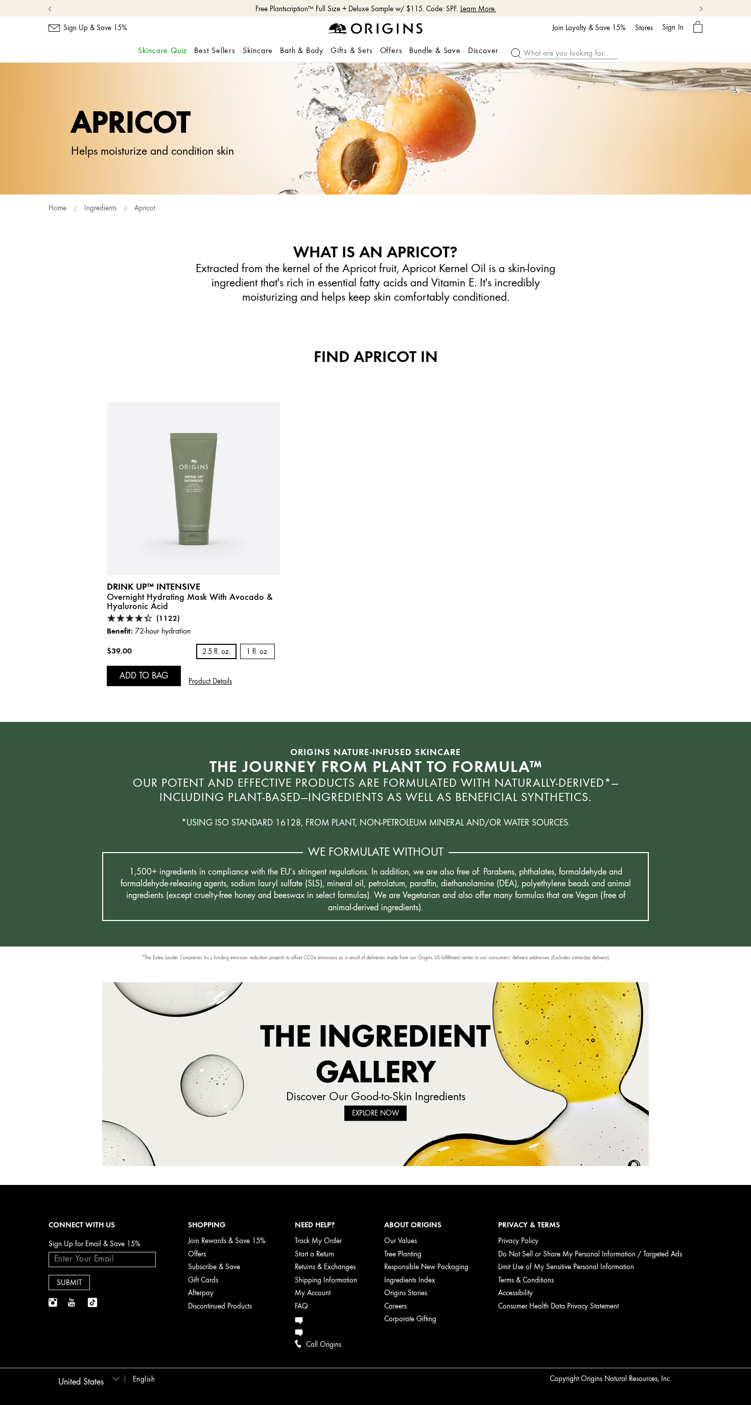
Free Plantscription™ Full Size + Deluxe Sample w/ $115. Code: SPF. (356, 9)
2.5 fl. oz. (216, 651)
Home (57, 208)
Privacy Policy (518, 1241)
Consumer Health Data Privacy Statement (558, 1306)
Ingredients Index (409, 1280)
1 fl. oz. (257, 651)
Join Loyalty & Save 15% (589, 28)
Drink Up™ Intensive (153, 586)
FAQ (301, 1306)
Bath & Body (301, 50)
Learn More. (478, 9)
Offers (391, 50)
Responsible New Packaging (426, 1267)
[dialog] (697, 27)
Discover (483, 50)
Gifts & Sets (352, 50)
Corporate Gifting (410, 1319)
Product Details (210, 681)
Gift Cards (203, 1280)
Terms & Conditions (526, 1280)
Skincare (258, 50)
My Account (313, 1293)
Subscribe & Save (214, 1267)
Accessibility (515, 1293)
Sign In (673, 27)
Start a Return (314, 1254)
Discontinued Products (220, 1306)
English (144, 1379)
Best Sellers (215, 50)
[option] (193, 544)
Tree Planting (402, 1254)
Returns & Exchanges (325, 1267)
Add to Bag (144, 675)
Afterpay (201, 1293)
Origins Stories (405, 1293)
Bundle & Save (434, 50)
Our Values (400, 1241)
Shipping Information (326, 1280)
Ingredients (100, 208)
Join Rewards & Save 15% (227, 1241)
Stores (644, 28)
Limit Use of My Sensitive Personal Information (566, 1267)
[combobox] (87, 1378)
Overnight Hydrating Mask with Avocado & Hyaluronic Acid (190, 601)
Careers (395, 1306)
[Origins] (375, 27)
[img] (54, 1303)
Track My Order (318, 1241)
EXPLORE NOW (375, 1113)
